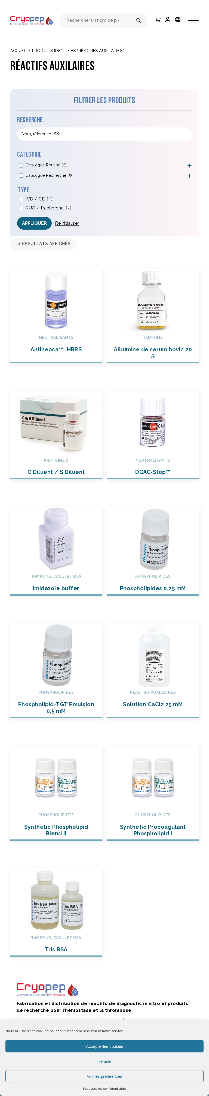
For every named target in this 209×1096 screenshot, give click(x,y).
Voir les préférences (104, 1076)
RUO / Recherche (48, 208)
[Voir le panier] (158, 20)
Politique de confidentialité (104, 1089)
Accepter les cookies (104, 1046)
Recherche (30, 120)
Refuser (104, 1061)
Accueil (18, 50)
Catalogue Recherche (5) (49, 175)
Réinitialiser (67, 223)
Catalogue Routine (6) (46, 165)
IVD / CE (39, 199)
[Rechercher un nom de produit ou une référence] (139, 20)
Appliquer (34, 223)
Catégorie (29, 154)
